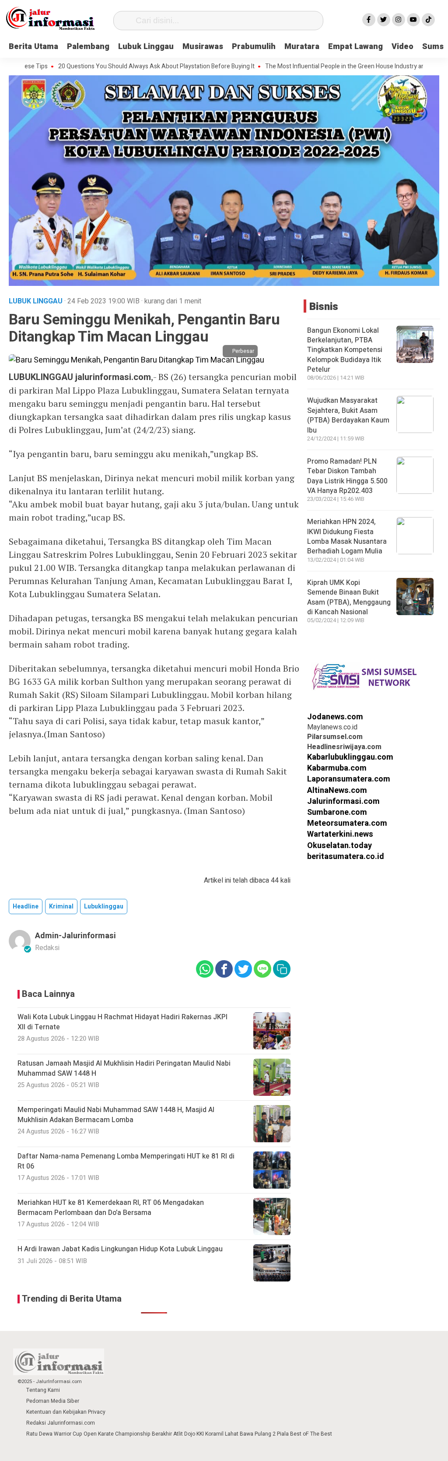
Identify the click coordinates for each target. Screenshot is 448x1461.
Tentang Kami (43, 1390)
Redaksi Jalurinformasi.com (60, 1423)
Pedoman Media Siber (52, 1401)
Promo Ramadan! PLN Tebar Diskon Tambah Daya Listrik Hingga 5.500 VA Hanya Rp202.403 (347, 476)
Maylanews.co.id (332, 727)
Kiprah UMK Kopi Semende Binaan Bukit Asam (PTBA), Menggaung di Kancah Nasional (349, 597)
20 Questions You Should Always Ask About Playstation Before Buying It (119, 66)
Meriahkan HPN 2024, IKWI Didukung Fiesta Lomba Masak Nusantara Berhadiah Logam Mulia (347, 536)
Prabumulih (254, 47)
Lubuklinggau (103, 906)
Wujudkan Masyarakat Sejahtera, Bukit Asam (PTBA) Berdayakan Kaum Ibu (348, 415)
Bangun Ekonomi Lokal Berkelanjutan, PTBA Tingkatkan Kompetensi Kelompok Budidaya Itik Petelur (344, 350)
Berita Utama (33, 47)
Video (402, 47)
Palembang (88, 47)
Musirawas (202, 47)
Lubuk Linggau (146, 47)
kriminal (61, 906)
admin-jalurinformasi (75, 936)
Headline (25, 906)
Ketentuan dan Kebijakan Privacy (65, 1412)
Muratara (301, 47)
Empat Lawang (355, 47)
